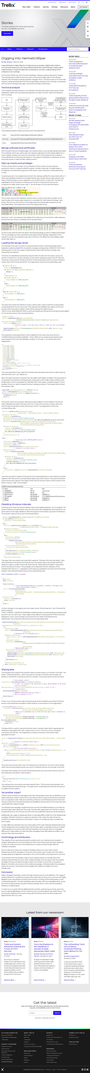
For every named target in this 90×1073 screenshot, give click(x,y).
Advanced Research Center (54, 1053)
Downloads (49, 1039)
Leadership (27, 1039)
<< (2, 49)
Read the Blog (9, 980)
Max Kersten (8, 62)
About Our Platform (7, 1035)
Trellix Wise (4, 1039)
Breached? (53, 2)
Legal (53, 1069)
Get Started (83, 7)
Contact (73, 2)
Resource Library (51, 1051)
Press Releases (28, 1055)
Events (26, 1062)
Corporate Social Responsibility (33, 1046)
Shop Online (72, 1044)
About (73, 7)
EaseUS (18, 248)
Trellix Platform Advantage (9, 1037)
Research (30, 49)
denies (8, 157)
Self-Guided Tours (51, 1062)
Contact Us (72, 1035)
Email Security (5, 1057)
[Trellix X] (87, 1069)
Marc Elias (19, 65)
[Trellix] (2, 1069)
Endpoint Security (6, 1046)
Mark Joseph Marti (72, 956)
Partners (55, 7)
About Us (26, 1037)
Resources (64, 7)
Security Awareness (52, 1057)
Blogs (25, 1057)
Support (63, 2)
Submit (57, 1013)
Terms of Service (62, 1069)
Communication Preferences (54, 1044)
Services (46, 7)
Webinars (26, 1060)
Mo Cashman (11, 954)
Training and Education (52, 1055)
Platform (37, 7)
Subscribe (7, 33)
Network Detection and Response (8, 1051)
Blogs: (10, 49)
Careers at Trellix (29, 1044)
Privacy (48, 1069)
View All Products (6, 1061)
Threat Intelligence (6, 1055)
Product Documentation (53, 1037)
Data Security (5, 1048)
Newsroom (27, 1053)
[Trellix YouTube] (85, 1069)
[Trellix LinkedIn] (82, 1069)
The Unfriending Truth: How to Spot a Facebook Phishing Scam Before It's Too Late (74, 948)
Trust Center (50, 1060)
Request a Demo (74, 1037)
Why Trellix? (26, 7)
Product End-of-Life (52, 1042)
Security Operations (7, 1059)
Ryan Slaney (40, 954)
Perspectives (42, 49)
